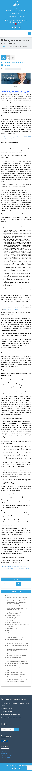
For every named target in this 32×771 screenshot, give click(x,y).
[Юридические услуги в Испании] (16, 4)
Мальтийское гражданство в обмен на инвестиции (18, 625)
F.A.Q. (8, 595)
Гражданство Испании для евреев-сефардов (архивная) (17, 612)
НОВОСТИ (9, 630)
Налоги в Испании (12, 628)
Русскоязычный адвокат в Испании (17, 661)
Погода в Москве (6, 755)
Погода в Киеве (5, 757)
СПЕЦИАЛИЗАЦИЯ (12, 665)
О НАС (8, 635)
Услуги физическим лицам (14, 672)
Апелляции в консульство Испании (17, 597)
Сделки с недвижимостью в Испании (17, 663)
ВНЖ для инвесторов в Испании (13, 64)
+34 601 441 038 (7, 711)
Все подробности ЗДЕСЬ (11, 309)
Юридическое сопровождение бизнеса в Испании (15, 682)
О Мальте (9, 633)
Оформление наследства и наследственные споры (14, 640)
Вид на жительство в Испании (15, 606)
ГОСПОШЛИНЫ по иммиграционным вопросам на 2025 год (17, 608)
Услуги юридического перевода (16, 674)
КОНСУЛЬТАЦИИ (11, 618)
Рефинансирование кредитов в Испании (15, 658)
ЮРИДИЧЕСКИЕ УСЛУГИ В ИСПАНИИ (17, 679)
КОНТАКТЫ (10, 620)
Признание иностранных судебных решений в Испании (17, 649)
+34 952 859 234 (17, 22)
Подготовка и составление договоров (18, 643)
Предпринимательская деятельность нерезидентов (17, 646)
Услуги (8, 670)
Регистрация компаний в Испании (16, 655)
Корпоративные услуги (13, 622)
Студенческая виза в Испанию (15, 668)
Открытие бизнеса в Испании (15, 637)
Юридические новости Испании (16, 677)
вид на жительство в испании (13, 69)
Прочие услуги (11, 653)
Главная (3, 46)
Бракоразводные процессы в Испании (18, 600)
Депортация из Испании (13, 615)
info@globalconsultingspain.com (17, 20)
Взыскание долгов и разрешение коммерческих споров (16, 602)
